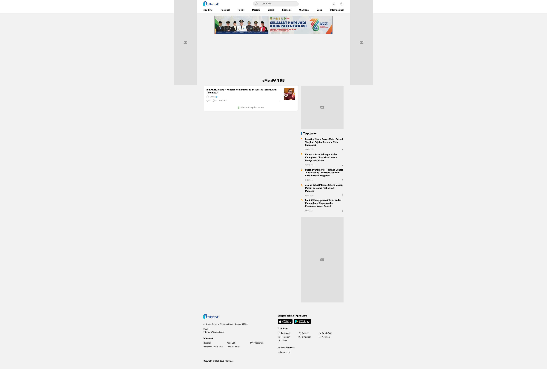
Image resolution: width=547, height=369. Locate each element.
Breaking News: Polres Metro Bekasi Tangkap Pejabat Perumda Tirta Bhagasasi (324, 142)
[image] (289, 94)
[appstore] (285, 321)
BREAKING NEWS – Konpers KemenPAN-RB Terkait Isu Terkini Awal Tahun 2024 (241, 91)
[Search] (256, 3)
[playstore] (302, 321)
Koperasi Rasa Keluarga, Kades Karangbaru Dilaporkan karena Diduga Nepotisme (321, 157)
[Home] (334, 4)
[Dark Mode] (342, 4)
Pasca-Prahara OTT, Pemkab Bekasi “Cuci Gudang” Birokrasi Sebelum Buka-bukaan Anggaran (324, 172)
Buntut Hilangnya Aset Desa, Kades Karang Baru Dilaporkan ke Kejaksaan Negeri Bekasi (323, 203)
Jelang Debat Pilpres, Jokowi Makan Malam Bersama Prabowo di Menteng (324, 188)
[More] (280, 101)
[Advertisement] (273, 57)
